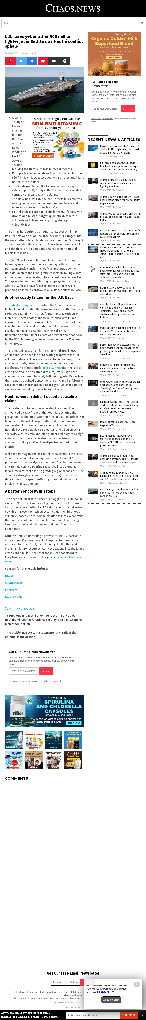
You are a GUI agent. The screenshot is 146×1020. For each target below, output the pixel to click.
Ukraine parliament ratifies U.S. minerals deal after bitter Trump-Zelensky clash (119, 368)
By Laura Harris (119, 338)
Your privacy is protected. (20, 681)
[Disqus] (44, 827)
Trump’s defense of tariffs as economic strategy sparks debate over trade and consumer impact (119, 459)
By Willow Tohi (119, 156)
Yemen (25, 624)
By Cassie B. (118, 190)
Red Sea (63, 620)
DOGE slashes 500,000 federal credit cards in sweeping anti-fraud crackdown (120, 291)
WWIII (16, 624)
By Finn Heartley (120, 395)
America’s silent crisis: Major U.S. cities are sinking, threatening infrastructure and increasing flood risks (119, 252)
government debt (62, 615)
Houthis (10, 620)
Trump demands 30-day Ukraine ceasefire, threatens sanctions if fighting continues (118, 183)
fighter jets (42, 615)
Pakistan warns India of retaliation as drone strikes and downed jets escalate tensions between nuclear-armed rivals (119, 406)
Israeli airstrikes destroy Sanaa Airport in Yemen (117, 424)
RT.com (9, 575)
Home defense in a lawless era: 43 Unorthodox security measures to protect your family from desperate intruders (120, 349)
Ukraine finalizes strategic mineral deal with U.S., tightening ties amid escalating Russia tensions (119, 149)
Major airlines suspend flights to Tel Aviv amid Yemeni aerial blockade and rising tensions (120, 331)
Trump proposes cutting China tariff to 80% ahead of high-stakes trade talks (120, 217)
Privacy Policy (73, 1007)
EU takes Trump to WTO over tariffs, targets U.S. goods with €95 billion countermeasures (120, 234)
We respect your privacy (54, 998)
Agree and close (111, 999)
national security (45, 620)
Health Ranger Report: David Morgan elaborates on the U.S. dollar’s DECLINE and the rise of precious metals (118, 440)
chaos (30, 615)
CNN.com (11, 590)
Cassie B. (30, 53)
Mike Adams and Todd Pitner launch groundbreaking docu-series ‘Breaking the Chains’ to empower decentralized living (120, 386)
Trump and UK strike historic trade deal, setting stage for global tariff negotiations (120, 200)
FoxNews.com (14, 597)
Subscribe (128, 1015)
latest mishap (20, 305)
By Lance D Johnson (122, 281)
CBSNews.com (14, 583)
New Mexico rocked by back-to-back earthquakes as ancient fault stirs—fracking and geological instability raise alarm (119, 272)
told (52, 367)
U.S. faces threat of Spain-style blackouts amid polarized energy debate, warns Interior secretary (119, 166)
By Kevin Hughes (120, 449)
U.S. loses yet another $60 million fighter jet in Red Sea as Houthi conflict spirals (119, 493)
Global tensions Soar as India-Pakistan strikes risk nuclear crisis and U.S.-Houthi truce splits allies (119, 476)
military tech (25, 620)
